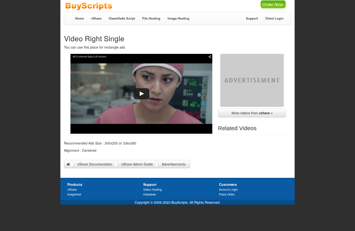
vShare (96, 18)
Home (79, 18)
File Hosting (151, 18)
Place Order (227, 194)
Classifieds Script (122, 18)
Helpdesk (149, 194)
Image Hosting (178, 18)
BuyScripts (95, 6)
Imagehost (74, 194)
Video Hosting (152, 189)
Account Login (228, 189)
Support (252, 18)
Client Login (274, 18)
